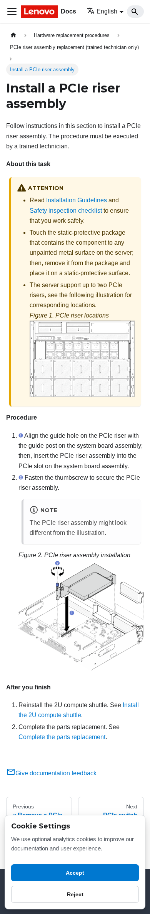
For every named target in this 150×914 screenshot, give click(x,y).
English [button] (107, 11)
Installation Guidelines (76, 200)
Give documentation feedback (56, 773)
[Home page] (13, 35)
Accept (75, 873)
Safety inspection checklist (66, 210)
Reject (75, 894)
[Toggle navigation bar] (12, 11)
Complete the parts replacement (61, 737)
